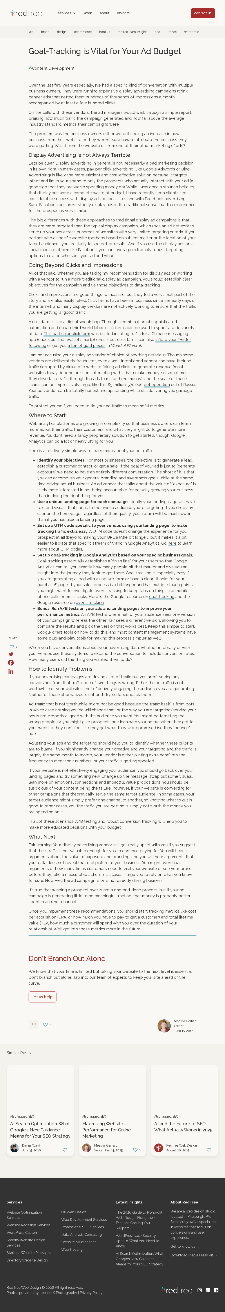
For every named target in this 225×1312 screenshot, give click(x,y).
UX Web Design (73, 1212)
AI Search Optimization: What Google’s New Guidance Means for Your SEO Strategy (40, 1130)
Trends (172, 32)
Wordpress (192, 32)
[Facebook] (13, 663)
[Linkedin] (13, 671)
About (104, 13)
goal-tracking (161, 596)
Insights (123, 13)
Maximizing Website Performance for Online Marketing (106, 1130)
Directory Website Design (27, 1260)
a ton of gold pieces (86, 345)
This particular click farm (67, 333)
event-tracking (90, 602)
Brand (45, 32)
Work (88, 13)
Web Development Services (84, 1220)
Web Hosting (72, 1249)
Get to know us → (185, 1246)
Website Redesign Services (29, 1225)
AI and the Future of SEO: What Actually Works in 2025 (183, 1127)
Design (62, 32)
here (172, 543)
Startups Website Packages (29, 1253)
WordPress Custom (22, 1232)
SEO (157, 32)
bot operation (157, 384)
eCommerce (83, 32)
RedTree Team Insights (132, 32)
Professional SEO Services (82, 1227)
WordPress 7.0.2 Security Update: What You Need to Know (137, 1241)
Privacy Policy (91, 1293)
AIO (31, 32)
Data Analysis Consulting (81, 1234)
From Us (104, 32)
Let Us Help (43, 997)
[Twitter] (13, 654)
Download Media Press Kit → (194, 1255)
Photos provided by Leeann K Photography (42, 1293)
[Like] (65, 1150)
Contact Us (203, 13)
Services (64, 13)
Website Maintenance (78, 1242)
